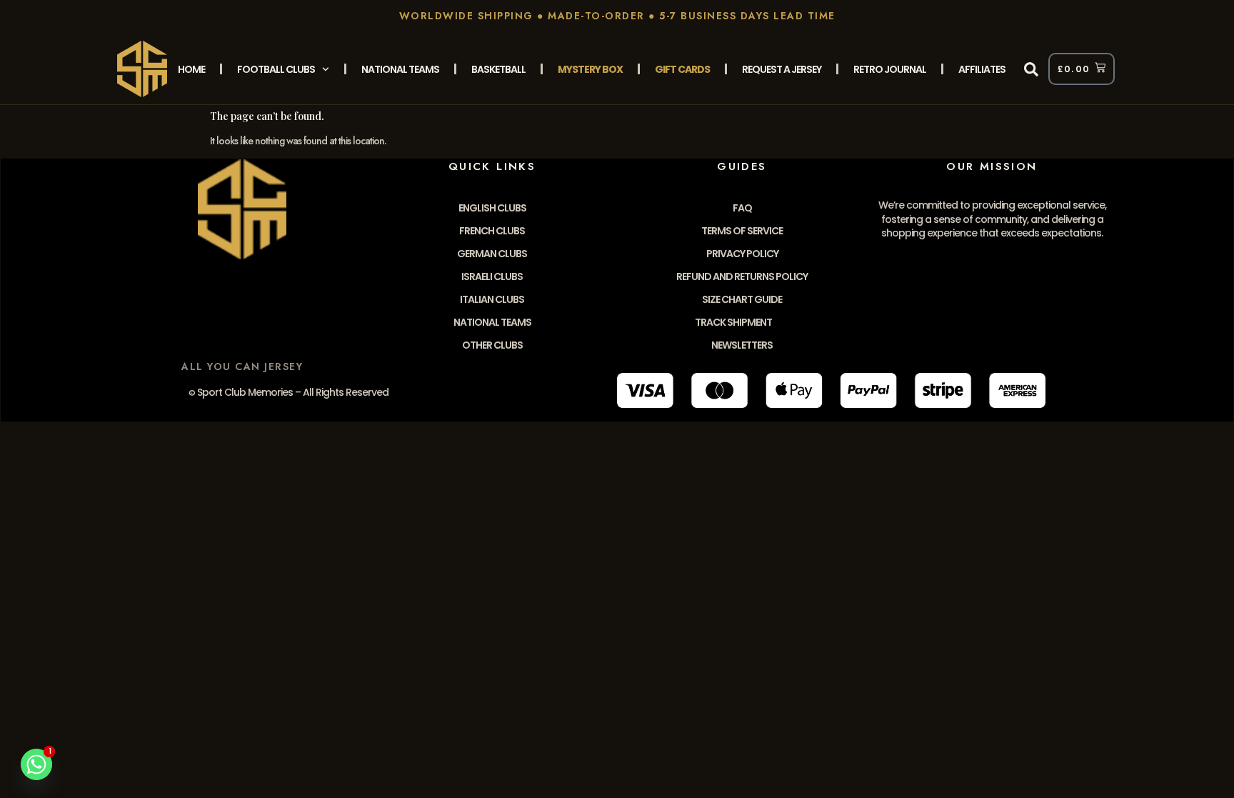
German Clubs (492, 253)
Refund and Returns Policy (742, 276)
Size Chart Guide (742, 299)
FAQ (742, 208)
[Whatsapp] (36, 764)
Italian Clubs (492, 299)
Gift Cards (682, 69)
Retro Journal (889, 69)
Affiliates (981, 69)
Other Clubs (492, 345)
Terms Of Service (742, 231)
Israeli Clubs (492, 276)
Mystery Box (590, 69)
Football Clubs (276, 69)
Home (191, 69)
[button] (1031, 69)
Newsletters (742, 345)
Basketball (498, 69)
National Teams (400, 69)
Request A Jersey (781, 69)
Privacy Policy (742, 253)
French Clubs (492, 231)
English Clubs (492, 208)
